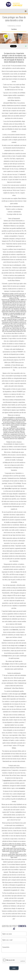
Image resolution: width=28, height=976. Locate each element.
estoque (21, 645)
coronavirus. (22, 788)
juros (16, 303)
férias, (6, 431)
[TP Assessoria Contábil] (14, 4)
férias (12, 100)
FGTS (8, 696)
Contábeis (14, 29)
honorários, (16, 629)
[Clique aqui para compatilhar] (25, 46)
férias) (22, 696)
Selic (12, 327)
